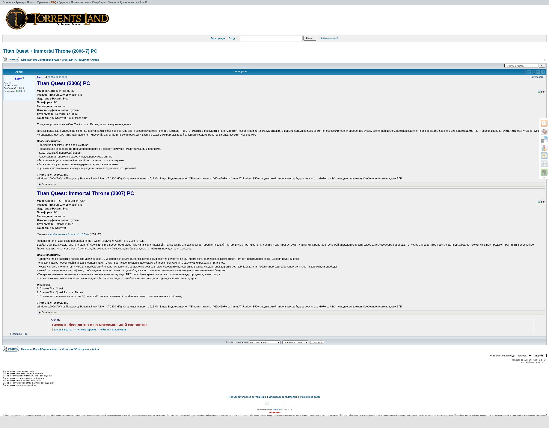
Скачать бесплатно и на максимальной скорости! (99, 325)
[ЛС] (25, 334)
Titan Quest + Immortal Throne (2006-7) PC (50, 51)
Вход (232, 38)
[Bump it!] (544, 147)
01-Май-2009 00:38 (58, 77)
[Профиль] (16, 334)
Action (95, 59)
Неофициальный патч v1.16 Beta (68, 234)
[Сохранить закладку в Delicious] (544, 139)
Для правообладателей (283, 397)
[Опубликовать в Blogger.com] (544, 123)
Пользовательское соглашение (247, 397)
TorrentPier (277, 409)
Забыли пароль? (329, 38)
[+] (20, 91)
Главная (26, 59)
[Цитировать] (537, 77)
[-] (24, 91)
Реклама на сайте (310, 397)
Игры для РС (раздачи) (75, 59)
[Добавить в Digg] (544, 163)
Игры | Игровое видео (46, 59)
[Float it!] (544, 155)
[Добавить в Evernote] (544, 172)
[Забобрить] (544, 131)
